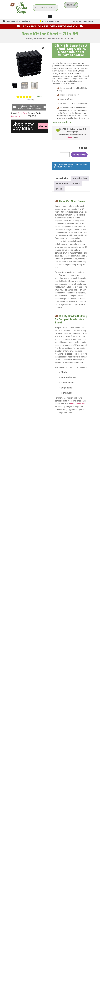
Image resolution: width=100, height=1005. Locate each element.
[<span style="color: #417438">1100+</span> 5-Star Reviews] (40, 21)
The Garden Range (21, 7)
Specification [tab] (80, 178)
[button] (43, 48)
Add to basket (79, 154)
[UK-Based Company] (74, 21)
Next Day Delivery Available (18, 21)
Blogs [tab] (59, 188)
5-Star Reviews (51, 21)
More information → (62, 122)
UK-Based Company (85, 21)
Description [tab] (62, 178)
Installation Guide (77, 404)
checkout (70, 137)
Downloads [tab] (62, 183)
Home (29, 38)
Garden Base (40, 38)
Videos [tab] (76, 183)
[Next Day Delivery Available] (4, 21)
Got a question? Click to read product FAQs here (70, 165)
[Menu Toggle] (50, 16)
